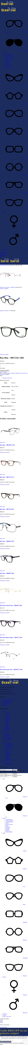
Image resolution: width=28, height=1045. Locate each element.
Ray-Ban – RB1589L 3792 (7, 445)
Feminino (25, 230)
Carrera (7, 58)
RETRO (7, 729)
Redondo (25, 175)
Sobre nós (5, 704)
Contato (4, 706)
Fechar (1, 1020)
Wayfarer (25, 211)
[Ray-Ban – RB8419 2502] (10, 537)
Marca (4, 742)
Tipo (4, 762)
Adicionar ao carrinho (5, 370)
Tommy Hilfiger (8, 67)
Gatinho (24, 86)
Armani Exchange (9, 56)
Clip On (7, 715)
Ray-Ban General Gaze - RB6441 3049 (8, 287)
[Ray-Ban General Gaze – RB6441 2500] (10, 601)
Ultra (6, 741)
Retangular (25, 193)
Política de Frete (6, 703)
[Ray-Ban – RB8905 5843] (10, 569)
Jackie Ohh (7, 721)
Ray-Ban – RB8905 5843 (7, 573)
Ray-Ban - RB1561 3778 (5, 310)
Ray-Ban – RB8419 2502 (7, 541)
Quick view (2, 442)
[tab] (7, 378)
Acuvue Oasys (8, 737)
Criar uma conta (3, 1027)
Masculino (25, 248)
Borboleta (7, 713)
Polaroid (7, 64)
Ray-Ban (7, 65)
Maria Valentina (8, 753)
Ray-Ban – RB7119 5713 (7, 477)
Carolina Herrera (9, 57)
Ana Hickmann (8, 54)
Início (1, 265)
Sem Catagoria (6, 760)
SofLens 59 (7, 739)
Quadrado (25, 157)
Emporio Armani (9, 59)
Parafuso (7, 723)
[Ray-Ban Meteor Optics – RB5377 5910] (10, 633)
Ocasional (7, 63)
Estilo (4, 265)
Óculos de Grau (24, 373)
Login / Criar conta (7, 1016)
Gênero (4, 732)
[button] (4, 452)
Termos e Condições (7, 702)
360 (6, 712)
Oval (24, 121)
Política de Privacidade (8, 699)
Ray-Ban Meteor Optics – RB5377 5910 (11, 637)
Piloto (24, 139)
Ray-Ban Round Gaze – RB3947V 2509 (11, 669)
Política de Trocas (6, 701)
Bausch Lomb (8, 738)
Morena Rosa (8, 754)
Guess (6, 61)
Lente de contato (6, 736)
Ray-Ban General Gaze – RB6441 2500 (11, 605)
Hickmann (7, 62)
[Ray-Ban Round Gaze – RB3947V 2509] (10, 665)
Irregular (25, 104)
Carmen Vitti (8, 745)
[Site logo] (7, 5)
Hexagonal (7, 718)
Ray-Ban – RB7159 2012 (7, 509)
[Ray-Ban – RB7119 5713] (10, 473)
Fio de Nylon (8, 716)
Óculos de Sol (8, 764)
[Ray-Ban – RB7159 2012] (10, 505)
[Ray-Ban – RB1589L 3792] (10, 441)
